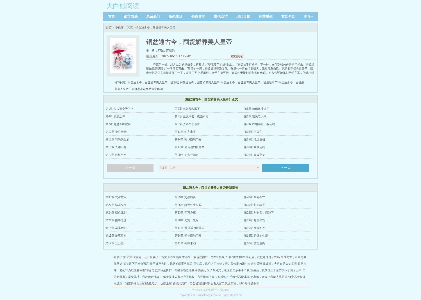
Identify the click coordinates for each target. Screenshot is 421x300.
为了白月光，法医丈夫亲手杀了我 (228, 270)
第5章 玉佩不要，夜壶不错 (192, 116)
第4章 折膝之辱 (115, 116)
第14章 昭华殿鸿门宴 (188, 139)
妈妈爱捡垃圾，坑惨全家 (156, 283)
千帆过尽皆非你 (240, 276)
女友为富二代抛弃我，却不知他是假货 (234, 283)
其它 (130, 27)
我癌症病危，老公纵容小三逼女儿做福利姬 (154, 257)
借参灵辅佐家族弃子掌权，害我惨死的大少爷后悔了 (196, 276)
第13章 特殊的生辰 (117, 139)
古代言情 (221, 16)
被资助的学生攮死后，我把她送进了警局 (254, 257)
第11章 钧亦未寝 (185, 131)
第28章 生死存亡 (254, 197)
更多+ (308, 16)
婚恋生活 (176, 16)
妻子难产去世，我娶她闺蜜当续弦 (171, 263)
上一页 (130, 167)
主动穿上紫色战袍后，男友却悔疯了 (205, 257)
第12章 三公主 (253, 131)
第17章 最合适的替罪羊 (189, 147)
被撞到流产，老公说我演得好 (191, 283)
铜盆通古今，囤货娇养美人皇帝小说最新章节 (249, 82)
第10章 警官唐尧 (116, 131)
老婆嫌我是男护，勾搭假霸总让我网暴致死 (179, 270)
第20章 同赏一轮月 (187, 154)
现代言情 (243, 16)
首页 (111, 16)
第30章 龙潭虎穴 (116, 197)
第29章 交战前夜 (185, 197)
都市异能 (198, 16)
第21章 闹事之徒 (254, 154)
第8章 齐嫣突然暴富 (187, 124)
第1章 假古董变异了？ (119, 108)
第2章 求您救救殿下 (187, 108)
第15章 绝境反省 (254, 139)
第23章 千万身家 (185, 212)
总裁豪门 (153, 16)
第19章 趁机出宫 (116, 154)
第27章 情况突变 (116, 205)
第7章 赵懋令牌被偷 (118, 124)
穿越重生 (266, 16)
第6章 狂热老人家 (255, 116)
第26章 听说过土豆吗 (188, 205)
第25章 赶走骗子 (254, 205)
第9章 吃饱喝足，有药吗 (259, 124)
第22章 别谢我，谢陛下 (259, 212)
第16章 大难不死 (116, 147)
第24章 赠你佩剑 (116, 212)
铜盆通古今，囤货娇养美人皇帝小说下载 (153, 82)
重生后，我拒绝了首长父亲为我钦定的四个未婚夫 (224, 263)
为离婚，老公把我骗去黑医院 (268, 276)
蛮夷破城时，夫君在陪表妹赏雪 (277, 263)
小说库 (119, 27)
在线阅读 (237, 56)
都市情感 (131, 16)
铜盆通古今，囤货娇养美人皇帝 (200, 82)
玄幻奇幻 (288, 16)
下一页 (285, 167)
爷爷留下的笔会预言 (136, 263)
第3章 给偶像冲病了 (256, 108)
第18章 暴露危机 (254, 147)
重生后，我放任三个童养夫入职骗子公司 (276, 270)
